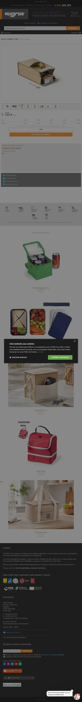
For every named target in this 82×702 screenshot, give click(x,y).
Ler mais (41, 352)
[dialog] (41, 351)
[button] (18, 357)
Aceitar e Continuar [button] (60, 357)
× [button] (74, 341)
